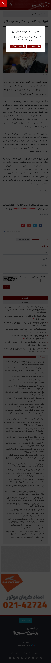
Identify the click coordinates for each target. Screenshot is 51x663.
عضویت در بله (33, 46)
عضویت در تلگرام (17, 46)
